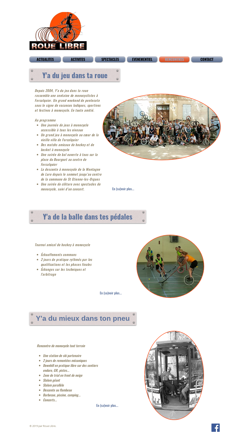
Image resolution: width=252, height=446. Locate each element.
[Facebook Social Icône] (215, 428)
